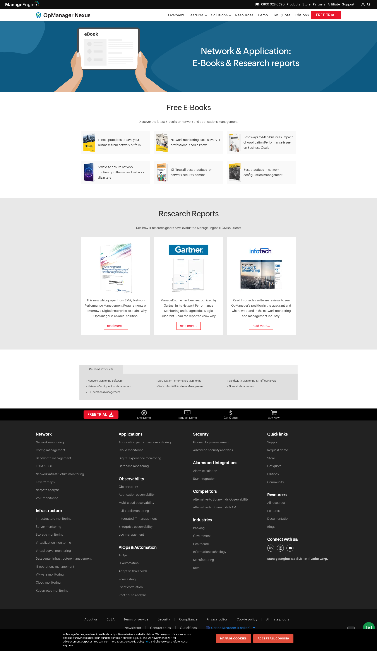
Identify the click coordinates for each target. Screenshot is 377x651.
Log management (131, 534)
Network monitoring (50, 442)
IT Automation (129, 563)
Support (273, 442)
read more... (119, 158)
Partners (319, 4)
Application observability (136, 494)
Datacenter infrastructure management (64, 558)
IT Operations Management (104, 392)
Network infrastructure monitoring (60, 474)
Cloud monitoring (48, 582)
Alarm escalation (205, 471)
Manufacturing (203, 560)
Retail (197, 568)
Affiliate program (279, 619)
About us (91, 619)
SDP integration (204, 478)
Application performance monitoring (145, 442)
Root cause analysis (133, 595)
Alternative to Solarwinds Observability (220, 499)
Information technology (209, 552)
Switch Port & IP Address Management (181, 386)
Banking (199, 528)
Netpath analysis (48, 490)
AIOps (123, 555)
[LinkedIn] (270, 548)
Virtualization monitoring (53, 542)
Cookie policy (247, 619)
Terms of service (136, 619)
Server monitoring (48, 526)
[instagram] (280, 548)
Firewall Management (241, 386)
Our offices (188, 627)
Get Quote (281, 15)
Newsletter (133, 627)
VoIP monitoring (47, 498)
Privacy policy (217, 619)
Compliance (188, 619)
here (147, 641)
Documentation (278, 518)
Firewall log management (211, 442)
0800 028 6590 (270, 4)
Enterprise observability (136, 526)
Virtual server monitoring (53, 550)
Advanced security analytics (213, 450)
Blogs (271, 526)
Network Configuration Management (109, 386)
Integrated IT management (138, 518)
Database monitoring (134, 466)
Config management (50, 450)
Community (275, 482)
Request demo (277, 450)
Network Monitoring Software (105, 380)
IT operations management (55, 566)
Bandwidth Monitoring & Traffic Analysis (252, 380)
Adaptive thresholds (133, 571)
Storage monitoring (49, 534)
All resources (276, 502)
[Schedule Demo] (369, 628)
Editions (302, 15)
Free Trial (326, 15)
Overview (176, 15)
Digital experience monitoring (140, 458)
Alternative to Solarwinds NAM (214, 507)
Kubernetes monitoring (52, 590)
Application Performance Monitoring (180, 380)
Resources (244, 15)
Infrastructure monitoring (54, 518)
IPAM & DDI (44, 466)
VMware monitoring (50, 574)
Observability (128, 487)
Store (306, 4)
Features (273, 511)
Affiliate (334, 4)
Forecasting (127, 579)
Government (202, 536)
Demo (263, 15)
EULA (111, 619)
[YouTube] (289, 548)
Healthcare (201, 544)
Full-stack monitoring (134, 511)
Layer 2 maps (45, 482)
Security (164, 619)
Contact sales (160, 627)
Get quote (274, 466)
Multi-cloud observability (136, 502)
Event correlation (131, 587)
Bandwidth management (53, 458)
